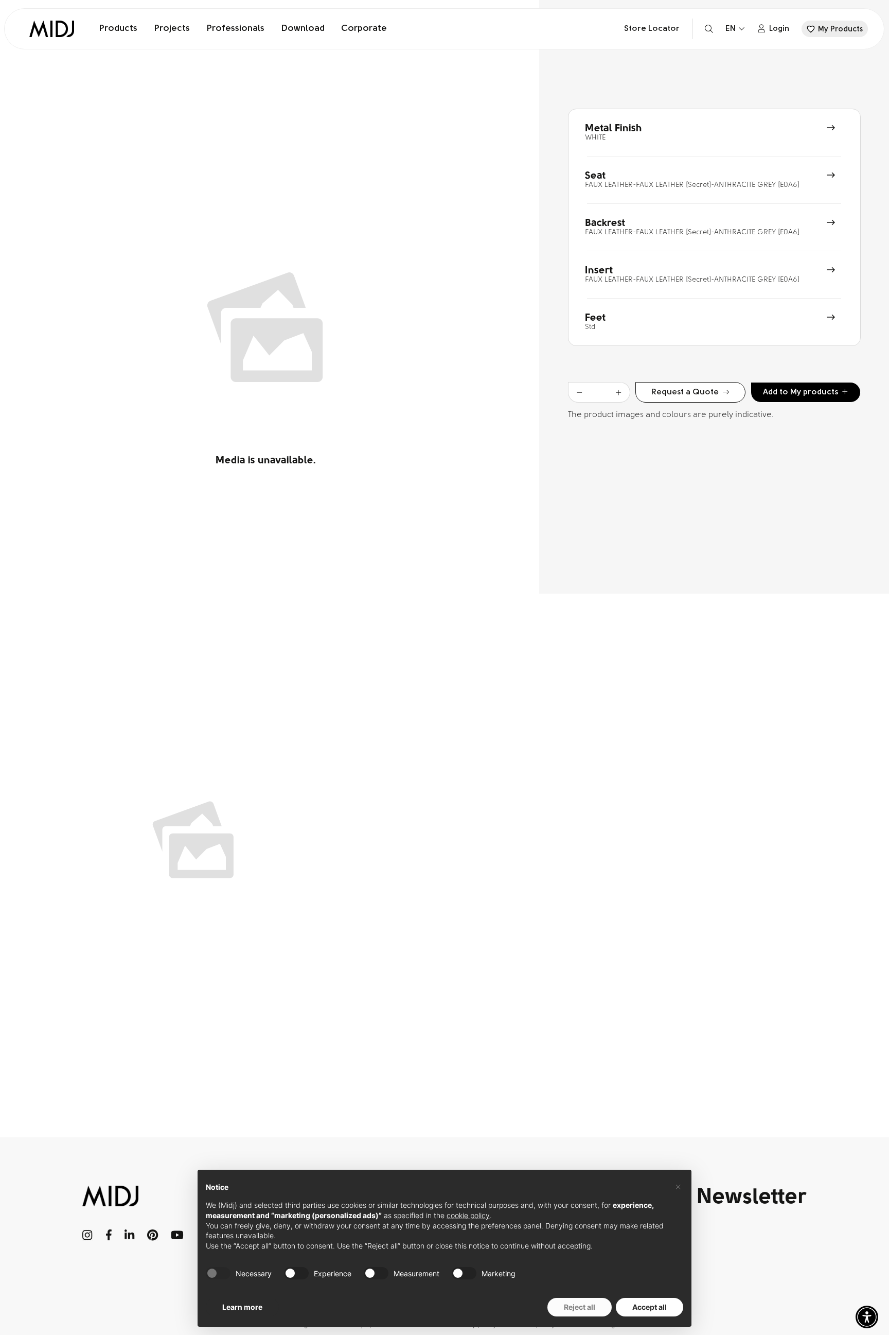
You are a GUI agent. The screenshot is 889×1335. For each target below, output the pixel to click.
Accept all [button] (649, 1307)
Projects (172, 28)
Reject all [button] (579, 1307)
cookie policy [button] (468, 1215)
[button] (867, 1317)
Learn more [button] (242, 1307)
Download (303, 28)
